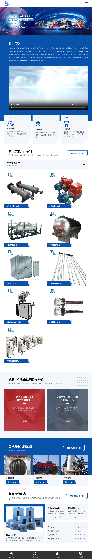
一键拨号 (80, 555)
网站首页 (11, 555)
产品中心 (34, 555)
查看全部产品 (77, 153)
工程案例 (57, 555)
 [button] (18, 21)
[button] (7, 471)
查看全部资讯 (77, 496)
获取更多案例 (74, 448)
